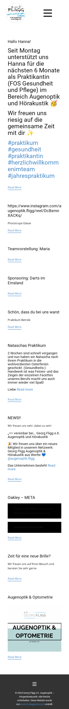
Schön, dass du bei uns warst (33, 312)
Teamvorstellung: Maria (29, 249)
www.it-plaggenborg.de (32, 704)
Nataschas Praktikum (27, 345)
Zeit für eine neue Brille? (29, 556)
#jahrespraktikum (31, 175)
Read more (25, 389)
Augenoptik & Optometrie (30, 597)
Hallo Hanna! (19, 41)
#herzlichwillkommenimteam (33, 166)
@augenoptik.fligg (21, 458)
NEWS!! (14, 418)
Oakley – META (21, 497)
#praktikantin (25, 156)
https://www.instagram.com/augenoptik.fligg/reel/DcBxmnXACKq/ (34, 211)
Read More (14, 187)
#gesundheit (24, 149)
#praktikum (23, 142)
